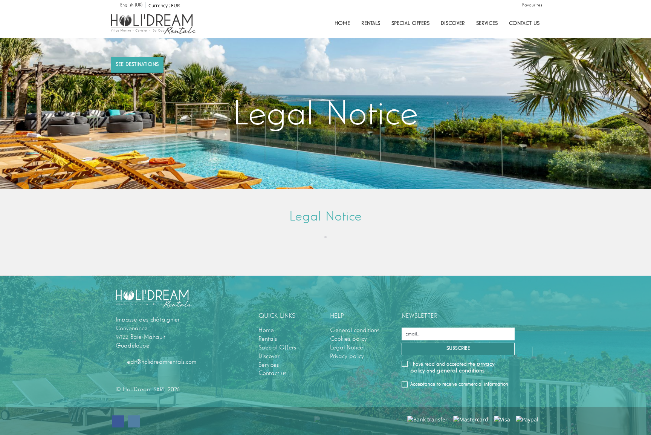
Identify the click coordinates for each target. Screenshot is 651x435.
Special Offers (410, 23)
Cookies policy (348, 339)
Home (342, 23)
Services (487, 23)
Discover (453, 23)
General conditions (354, 330)
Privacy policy (347, 356)
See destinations (137, 64)
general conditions (460, 371)
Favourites (532, 5)
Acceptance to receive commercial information (459, 384)
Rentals (370, 23)
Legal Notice (346, 348)
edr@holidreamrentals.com (161, 362)
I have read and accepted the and (452, 367)
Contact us (524, 23)
